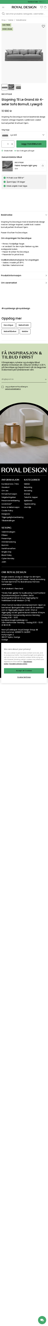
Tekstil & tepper (31, 497)
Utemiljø (27, 507)
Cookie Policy (7, 510)
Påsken (5, 535)
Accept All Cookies (24, 671)
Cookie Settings (24, 677)
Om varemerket (9, 282)
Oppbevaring (29, 504)
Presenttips (6, 538)
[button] (41, 7)
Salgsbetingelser (9, 497)
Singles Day (6, 552)
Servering (28, 490)
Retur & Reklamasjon (11, 507)
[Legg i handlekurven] (42, 165)
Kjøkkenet (28, 500)
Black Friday (7, 555)
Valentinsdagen (8, 532)
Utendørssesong (9, 542)
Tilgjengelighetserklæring (12, 517)
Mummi (5, 545)
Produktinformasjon (11, 275)
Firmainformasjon (9, 494)
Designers (6, 514)
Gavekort (6, 487)
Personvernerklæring (11, 500)
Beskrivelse (6, 214)
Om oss (5, 490)
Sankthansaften (9, 548)
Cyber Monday (8, 558)
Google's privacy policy (18, 664)
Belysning (28, 487)
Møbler (27, 484)
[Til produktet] (24, 166)
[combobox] (24, 135)
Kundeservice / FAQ (10, 484)
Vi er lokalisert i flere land (12, 588)
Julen (4, 562)
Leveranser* (7, 504)
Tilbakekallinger (8, 520)
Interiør (27, 494)
